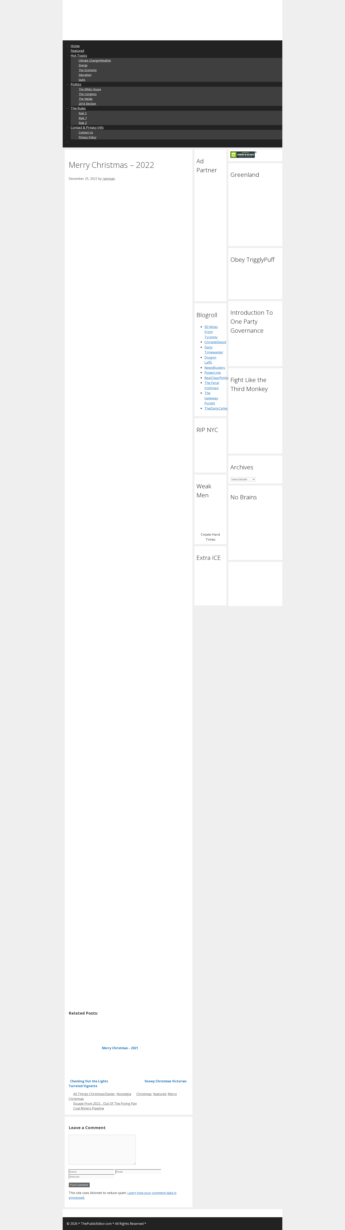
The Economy (88, 70)
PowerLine (212, 372)
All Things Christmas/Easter (94, 1094)
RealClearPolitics (217, 377)
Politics (76, 84)
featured (159, 1094)
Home (75, 46)
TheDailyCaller (216, 408)
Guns (82, 80)
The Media (85, 99)
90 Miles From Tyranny (211, 331)
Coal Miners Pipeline (88, 1108)
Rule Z (83, 123)
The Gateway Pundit (211, 398)
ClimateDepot (215, 342)
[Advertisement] (115, 9)
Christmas (144, 1094)
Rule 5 (83, 113)
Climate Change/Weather (95, 60)
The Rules (78, 108)
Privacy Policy (87, 137)
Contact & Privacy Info (87, 127)
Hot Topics (79, 55)
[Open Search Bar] (73, 142)
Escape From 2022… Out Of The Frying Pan (105, 1103)
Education (85, 75)
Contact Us (86, 132)
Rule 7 (83, 118)
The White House (90, 89)
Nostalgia (124, 1094)
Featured (77, 51)
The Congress (88, 94)
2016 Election (87, 103)
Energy (83, 65)
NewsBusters (214, 367)
